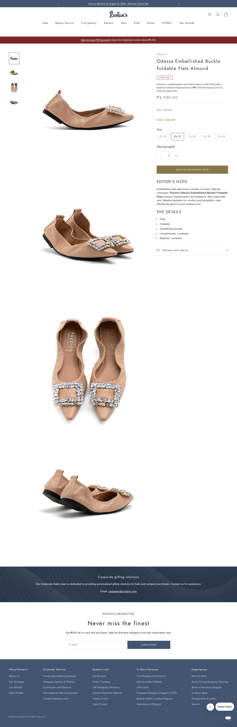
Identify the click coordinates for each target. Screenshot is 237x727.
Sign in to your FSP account (95, 40)
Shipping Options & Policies (59, 681)
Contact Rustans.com (55, 698)
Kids (137, 23)
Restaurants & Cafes (204, 698)
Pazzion (162, 54)
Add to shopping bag (192, 169)
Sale (45, 23)
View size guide (166, 146)
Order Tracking (101, 681)
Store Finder (16, 693)
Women (109, 23)
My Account (99, 676)
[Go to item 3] (14, 87)
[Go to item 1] (14, 58)
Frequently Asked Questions (59, 676)
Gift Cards (142, 687)
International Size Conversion (60, 693)
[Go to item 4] (14, 102)
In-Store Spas (200, 693)
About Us (14, 676)
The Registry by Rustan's (151, 676)
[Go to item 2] (14, 73)
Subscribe (149, 644)
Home (150, 23)
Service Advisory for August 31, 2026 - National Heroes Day (118, 3)
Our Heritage (16, 681)
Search (196, 704)
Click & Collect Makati (149, 681)
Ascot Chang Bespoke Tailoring (210, 681)
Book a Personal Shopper (207, 687)
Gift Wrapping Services (106, 687)
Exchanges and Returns (57, 687)
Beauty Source (64, 23)
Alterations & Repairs (149, 704)
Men (124, 23)
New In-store (199, 676)
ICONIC (167, 23)
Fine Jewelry (88, 23)
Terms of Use (100, 698)
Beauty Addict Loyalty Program (155, 698)
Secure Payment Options (107, 693)
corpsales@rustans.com (122, 591)
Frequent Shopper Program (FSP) (157, 693)
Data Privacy (100, 704)
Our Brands (187, 23)
